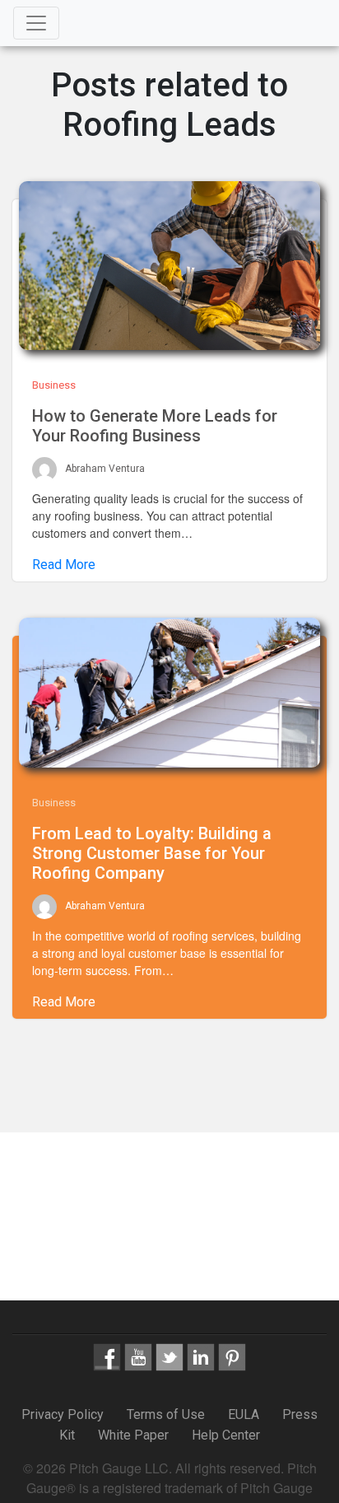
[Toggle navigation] (36, 23)
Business (54, 385)
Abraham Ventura (105, 469)
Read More (63, 564)
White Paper (133, 1435)
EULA (243, 1414)
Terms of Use (166, 1414)
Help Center (226, 1435)
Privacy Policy (64, 1414)
